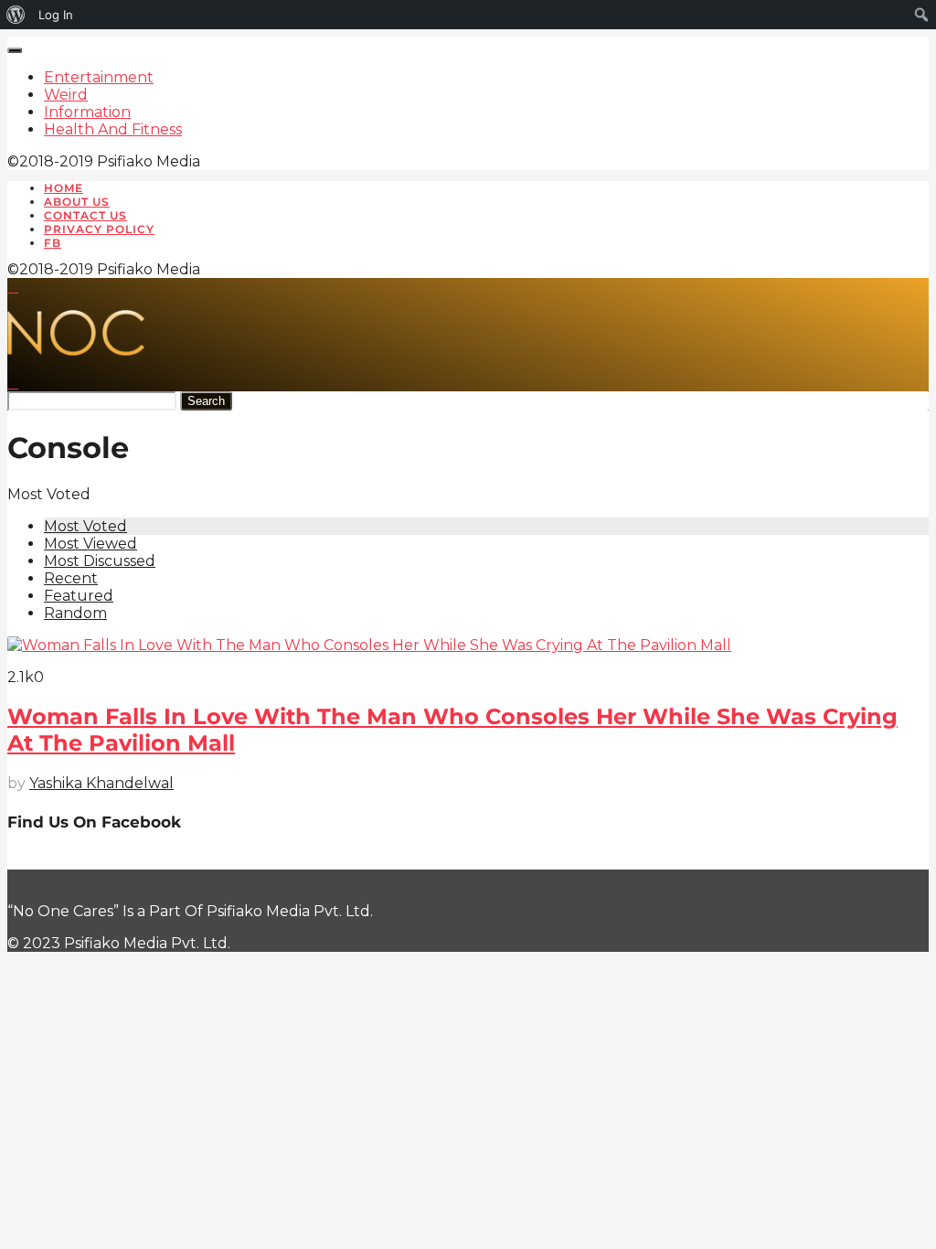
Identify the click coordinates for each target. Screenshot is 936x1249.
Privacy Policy (99, 229)
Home (63, 188)
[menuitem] (16, 14)
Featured (78, 595)
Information (87, 112)
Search (206, 401)
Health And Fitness (113, 129)
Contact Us (85, 215)
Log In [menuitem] (55, 14)
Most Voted (85, 526)
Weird (66, 94)
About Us (77, 201)
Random (75, 613)
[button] (12, 286)
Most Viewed (90, 543)
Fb (52, 243)
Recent (71, 578)
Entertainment (99, 77)
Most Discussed (99, 561)
